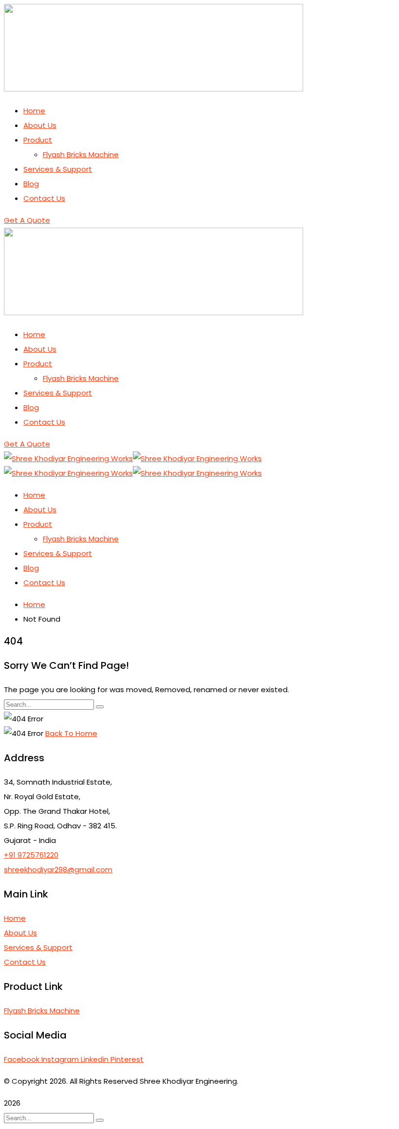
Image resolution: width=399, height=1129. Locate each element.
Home (34, 604)
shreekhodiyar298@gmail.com (58, 869)
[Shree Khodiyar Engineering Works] (68, 458)
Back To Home (71, 733)
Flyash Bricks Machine (42, 1010)
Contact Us (25, 962)
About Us (20, 933)
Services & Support (38, 947)
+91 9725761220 (31, 855)
